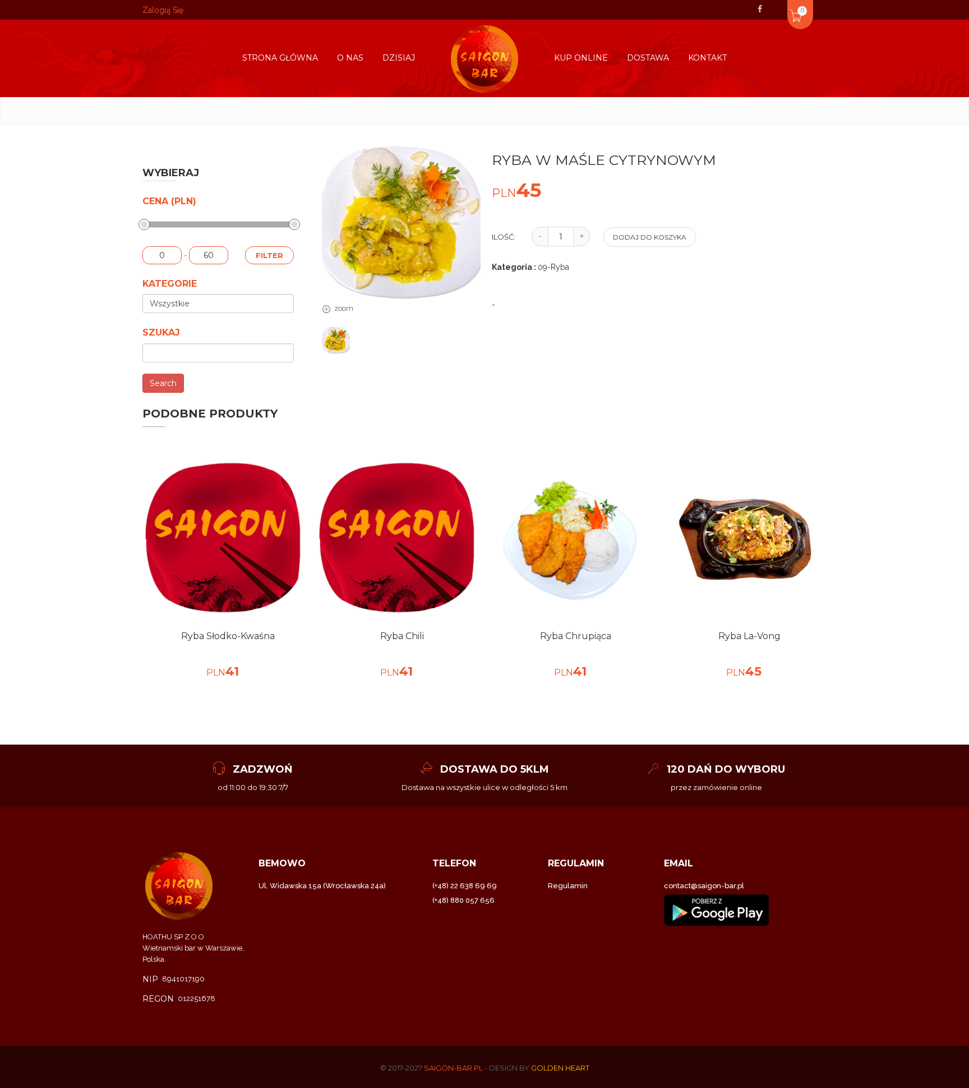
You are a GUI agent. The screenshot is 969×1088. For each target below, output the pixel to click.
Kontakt (707, 58)
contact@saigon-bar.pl (704, 886)
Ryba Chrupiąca (575, 636)
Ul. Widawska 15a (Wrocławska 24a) (322, 886)
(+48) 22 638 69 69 (464, 886)
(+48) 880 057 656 (463, 900)
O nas (350, 58)
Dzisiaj (398, 58)
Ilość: (503, 236)
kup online (581, 58)
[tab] (336, 340)
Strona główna (280, 58)
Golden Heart (560, 1067)
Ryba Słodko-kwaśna (228, 636)
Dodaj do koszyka (649, 237)
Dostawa (648, 58)
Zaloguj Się (162, 10)
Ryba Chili (402, 636)
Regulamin (568, 886)
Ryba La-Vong (749, 636)
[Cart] (780, 8)
